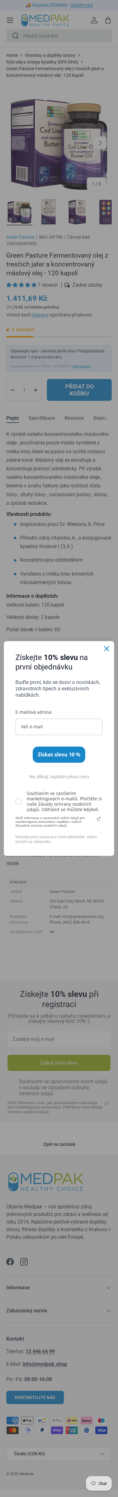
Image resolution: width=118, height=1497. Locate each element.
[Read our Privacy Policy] (99, 818)
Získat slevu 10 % (59, 754)
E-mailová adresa (33, 712)
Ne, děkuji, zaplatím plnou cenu (59, 776)
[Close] (106, 648)
